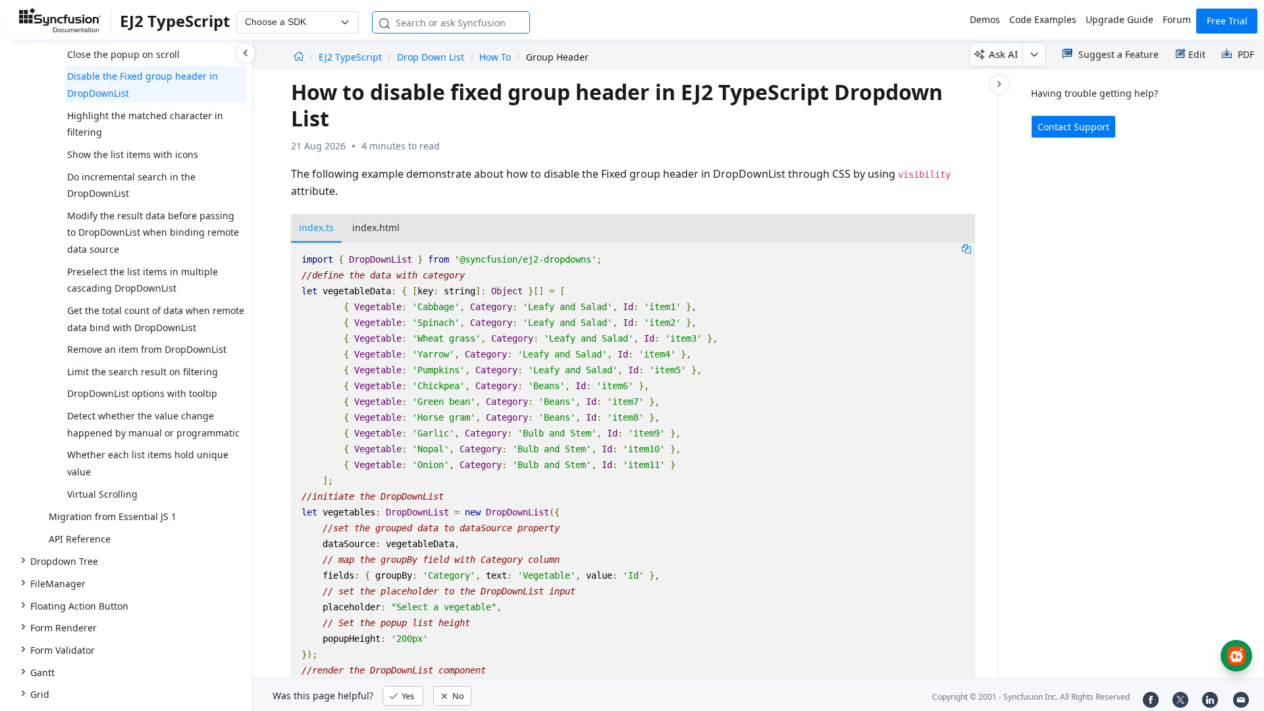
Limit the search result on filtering (142, 371)
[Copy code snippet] (966, 248)
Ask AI (1003, 54)
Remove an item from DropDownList (146, 349)
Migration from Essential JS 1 (112, 516)
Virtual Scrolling (102, 494)
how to (495, 57)
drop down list (430, 57)
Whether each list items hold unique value (147, 463)
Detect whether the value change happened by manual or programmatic (153, 424)
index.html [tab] (376, 227)
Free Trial (1227, 20)
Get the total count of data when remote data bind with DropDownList (155, 319)
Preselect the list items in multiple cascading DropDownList (142, 280)
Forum (1177, 19)
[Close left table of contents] (245, 53)
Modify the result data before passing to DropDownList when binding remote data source (153, 232)
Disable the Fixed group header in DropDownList (142, 84)
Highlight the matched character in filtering (145, 124)
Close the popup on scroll (123, 54)
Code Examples (1042, 19)
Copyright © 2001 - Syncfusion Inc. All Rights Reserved (1031, 696)
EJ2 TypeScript (351, 57)
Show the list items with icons (132, 154)
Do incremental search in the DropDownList (131, 185)
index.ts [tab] (316, 227)
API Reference (80, 539)
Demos (985, 19)
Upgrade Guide (1119, 19)
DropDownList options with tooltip (142, 393)
